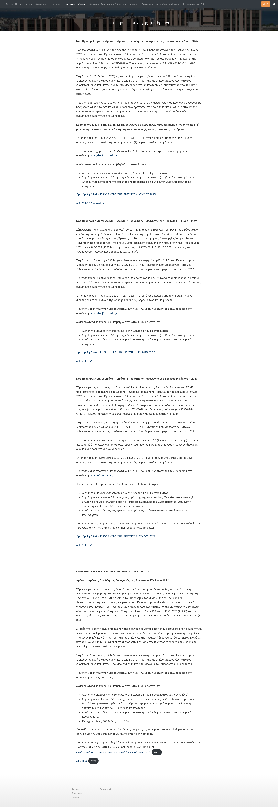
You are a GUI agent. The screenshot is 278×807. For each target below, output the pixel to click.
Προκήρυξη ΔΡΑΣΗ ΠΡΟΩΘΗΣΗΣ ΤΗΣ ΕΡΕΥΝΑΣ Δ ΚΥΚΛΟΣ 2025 (116, 194)
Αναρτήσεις (41, 4)
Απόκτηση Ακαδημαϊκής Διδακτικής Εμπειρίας (113, 4)
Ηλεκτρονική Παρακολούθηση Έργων (159, 4)
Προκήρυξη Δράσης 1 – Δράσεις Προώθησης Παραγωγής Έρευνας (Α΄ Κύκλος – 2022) (113, 752)
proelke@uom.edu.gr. (102, 475)
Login (265, 4)
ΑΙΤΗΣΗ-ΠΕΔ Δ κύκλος (90, 203)
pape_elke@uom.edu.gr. (104, 155)
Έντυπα (56, 4)
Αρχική (9, 4)
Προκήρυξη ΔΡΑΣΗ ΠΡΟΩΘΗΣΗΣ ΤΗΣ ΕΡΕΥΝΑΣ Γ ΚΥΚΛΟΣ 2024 (115, 352)
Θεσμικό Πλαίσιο (24, 4)
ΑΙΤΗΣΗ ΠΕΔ (84, 360)
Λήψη (156, 752)
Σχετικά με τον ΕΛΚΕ (194, 4)
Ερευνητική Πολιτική (74, 4)
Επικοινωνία (106, 789)
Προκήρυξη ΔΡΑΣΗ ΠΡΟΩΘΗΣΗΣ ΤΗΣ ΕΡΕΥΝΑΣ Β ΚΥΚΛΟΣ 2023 (115, 536)
